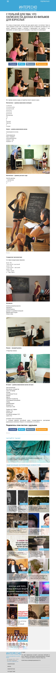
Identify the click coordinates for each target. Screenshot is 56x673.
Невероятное (11, 668)
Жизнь (9, 666)
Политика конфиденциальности (30, 660)
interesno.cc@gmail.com (12, 661)
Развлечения (11, 663)
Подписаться (44, 1)
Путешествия (11, 671)
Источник (8, 433)
